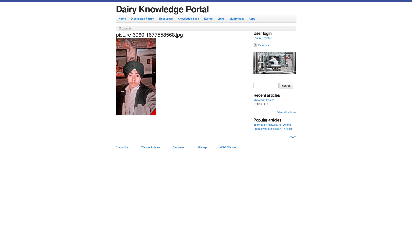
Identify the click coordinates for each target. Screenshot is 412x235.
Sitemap (202, 147)
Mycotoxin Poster (263, 100)
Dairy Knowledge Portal (162, 8)
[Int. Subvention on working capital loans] (274, 63)
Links (221, 18)
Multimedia (236, 18)
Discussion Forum (142, 18)
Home (122, 18)
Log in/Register (262, 38)
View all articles (286, 112)
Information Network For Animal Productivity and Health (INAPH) (272, 127)
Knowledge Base (188, 18)
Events (208, 18)
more (293, 137)
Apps (252, 18)
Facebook (263, 45)
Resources (166, 18)
